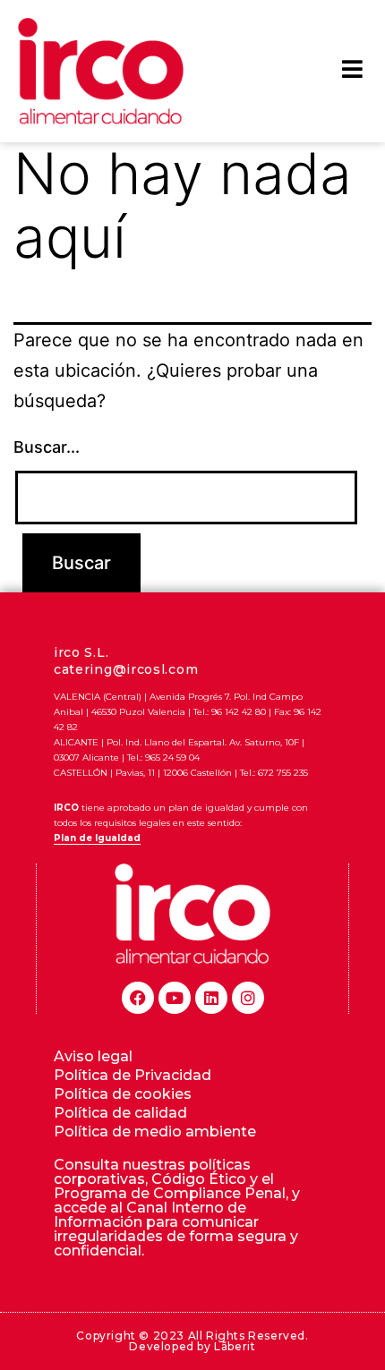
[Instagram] (248, 998)
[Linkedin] (211, 998)
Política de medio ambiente (155, 1131)
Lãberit (234, 1346)
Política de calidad (120, 1112)
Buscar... (46, 447)
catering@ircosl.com (126, 669)
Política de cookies (123, 1093)
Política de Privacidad (132, 1075)
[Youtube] (174, 998)
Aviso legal (93, 1056)
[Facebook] (138, 998)
